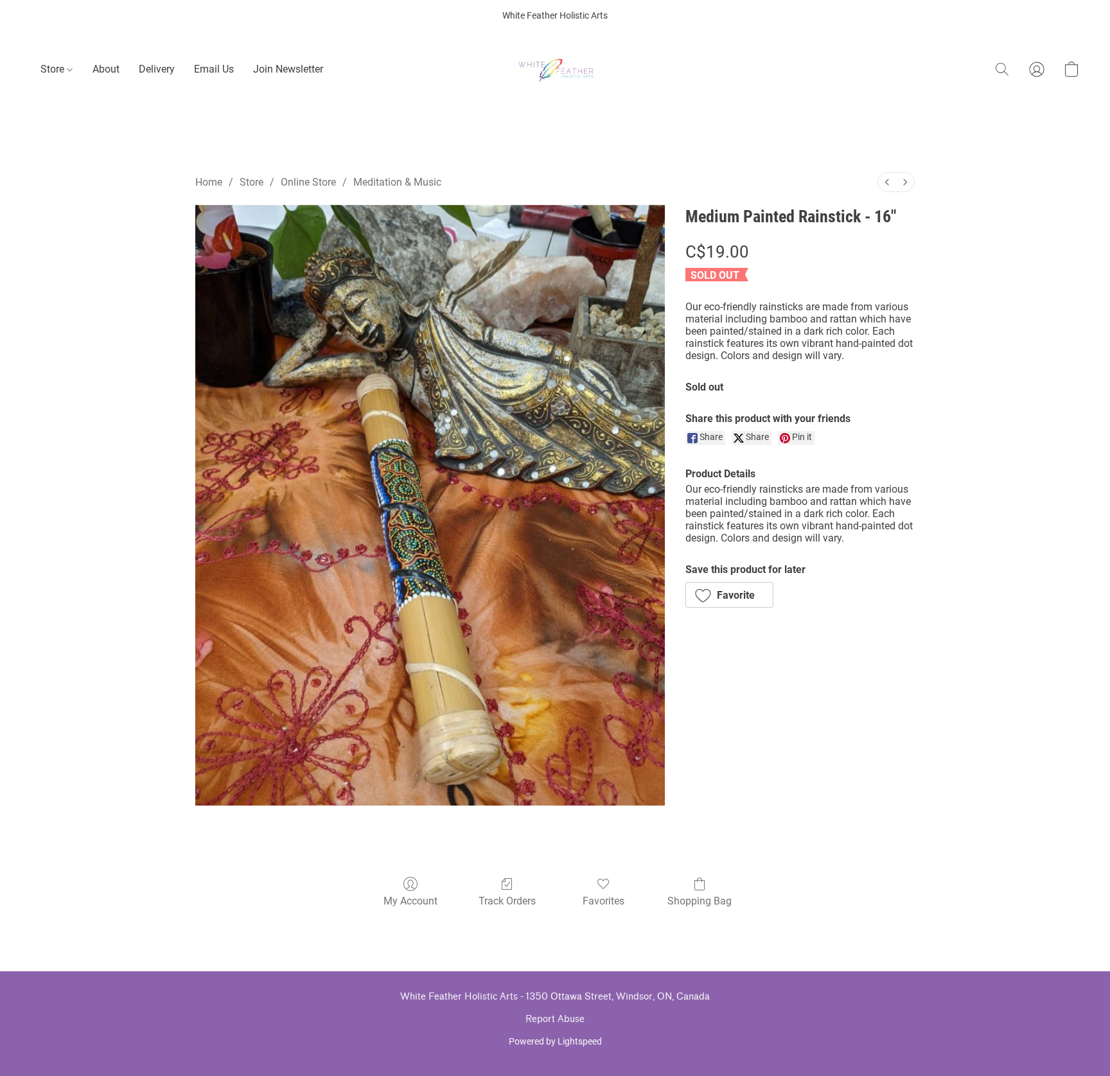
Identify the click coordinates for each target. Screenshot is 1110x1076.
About (105, 69)
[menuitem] (887, 182)
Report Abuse (555, 1019)
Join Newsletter (288, 69)
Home (208, 182)
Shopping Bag (699, 901)
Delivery (157, 69)
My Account (410, 901)
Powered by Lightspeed (555, 1041)
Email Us (214, 69)
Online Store (308, 182)
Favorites (603, 901)
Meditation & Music (397, 182)
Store (53, 69)
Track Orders (507, 901)
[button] (555, 69)
